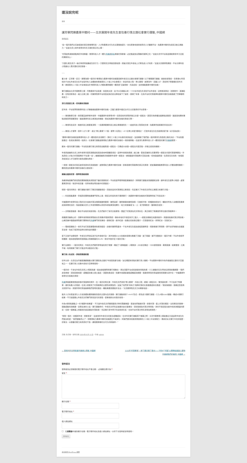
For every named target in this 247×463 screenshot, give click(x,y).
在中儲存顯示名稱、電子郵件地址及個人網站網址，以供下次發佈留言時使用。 (99, 431)
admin (101, 334)
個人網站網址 (67, 421)
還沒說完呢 (70, 12)
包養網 (169, 140)
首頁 (63, 21)
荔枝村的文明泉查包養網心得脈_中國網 (78, 350)
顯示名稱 (66, 401)
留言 (64, 373)
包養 (92, 220)
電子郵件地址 (68, 411)
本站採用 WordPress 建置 (71, 452)
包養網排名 (110, 54)
